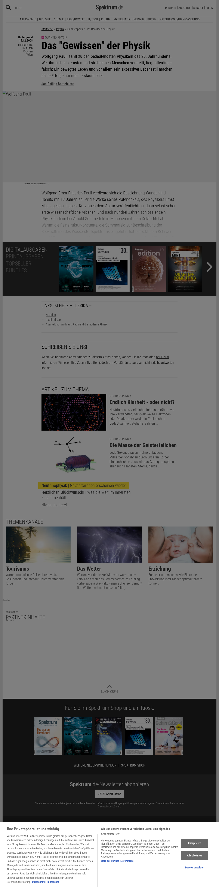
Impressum (53, 881)
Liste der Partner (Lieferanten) (117, 860)
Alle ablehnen (194, 855)
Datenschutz (39, 881)
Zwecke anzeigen (194, 867)
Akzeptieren (194, 843)
